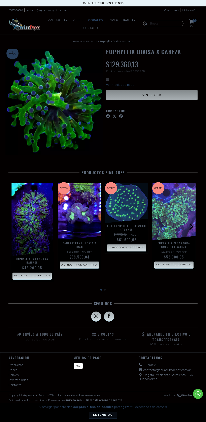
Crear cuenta (171, 10)
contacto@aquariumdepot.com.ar (46, 10)
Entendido (103, 414)
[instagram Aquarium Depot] (96, 317)
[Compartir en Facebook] (108, 116)
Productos (57, 20)
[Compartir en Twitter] (114, 116)
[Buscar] (145, 23)
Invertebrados (121, 20)
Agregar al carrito (32, 275)
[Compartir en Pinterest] (121, 116)
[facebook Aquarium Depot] (109, 317)
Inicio (76, 41)
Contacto (91, 28)
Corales (95, 20)
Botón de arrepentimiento (104, 400)
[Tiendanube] (180, 396)
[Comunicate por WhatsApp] (198, 394)
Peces (77, 20)
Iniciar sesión (189, 10)
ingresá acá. (73, 400)
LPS (94, 41)
